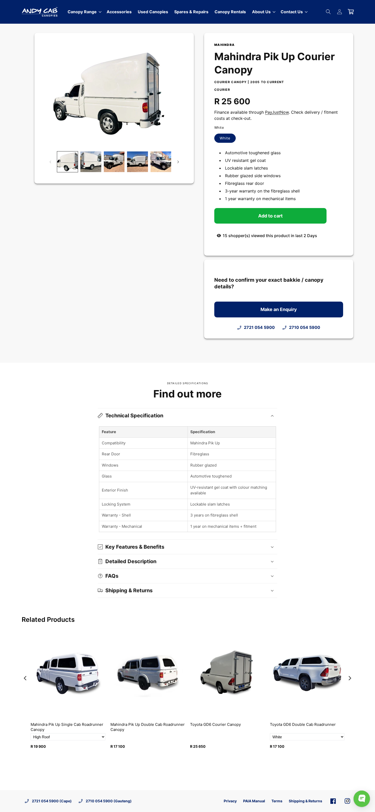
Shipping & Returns (305, 801)
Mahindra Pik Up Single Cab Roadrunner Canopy (67, 727)
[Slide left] (50, 161)
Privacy (230, 801)
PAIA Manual (254, 801)
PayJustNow (277, 112)
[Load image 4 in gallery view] (137, 161)
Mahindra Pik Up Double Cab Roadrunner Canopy (147, 727)
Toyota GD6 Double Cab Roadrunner (303, 724)
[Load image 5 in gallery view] (161, 161)
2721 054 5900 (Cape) (52, 801)
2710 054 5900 (304, 327)
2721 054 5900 (259, 327)
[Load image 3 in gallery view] (114, 161)
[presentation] (25, 678)
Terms (276, 801)
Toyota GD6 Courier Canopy (215, 724)
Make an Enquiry (278, 309)
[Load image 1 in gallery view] (67, 161)
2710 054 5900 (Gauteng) (109, 801)
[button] (263, 12)
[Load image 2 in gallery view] (90, 161)
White (228, 139)
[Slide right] (178, 161)
